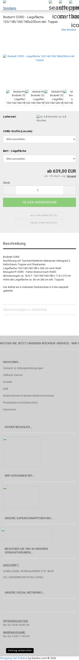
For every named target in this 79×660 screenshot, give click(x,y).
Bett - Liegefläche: (15, 150)
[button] (9, 190)
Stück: (7, 182)
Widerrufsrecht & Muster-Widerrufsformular (28, 395)
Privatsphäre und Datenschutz (20, 402)
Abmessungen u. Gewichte (25, 309)
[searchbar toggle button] (54, 5)
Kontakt (7, 381)
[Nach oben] (68, 654)
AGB (5, 388)
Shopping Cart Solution (14, 658)
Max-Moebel (68, 29)
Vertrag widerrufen (20, 650)
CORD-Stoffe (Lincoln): (18, 131)
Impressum (9, 409)
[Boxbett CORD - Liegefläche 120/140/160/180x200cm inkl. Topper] (39, 58)
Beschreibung (14, 243)
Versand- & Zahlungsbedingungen (23, 368)
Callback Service (12, 375)
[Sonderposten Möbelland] (8, 5)
